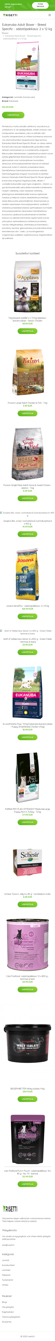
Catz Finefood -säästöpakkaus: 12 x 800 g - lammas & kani (27, 977)
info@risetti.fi (8, 1245)
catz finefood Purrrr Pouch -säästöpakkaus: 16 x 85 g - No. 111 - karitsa (27, 1172)
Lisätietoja (13, 115)
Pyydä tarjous (40, 5)
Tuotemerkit (7, 1280)
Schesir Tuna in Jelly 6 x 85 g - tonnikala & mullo (27, 894)
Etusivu (5, 33)
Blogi (4, 1302)
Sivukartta (6, 1322)
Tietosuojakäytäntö (11, 1317)
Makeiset (6, 1275)
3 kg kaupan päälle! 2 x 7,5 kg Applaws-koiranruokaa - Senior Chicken (28, 319)
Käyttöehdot (8, 1312)
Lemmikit (18, 97)
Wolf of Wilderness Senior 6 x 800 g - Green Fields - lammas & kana (27, 640)
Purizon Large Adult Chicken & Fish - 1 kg (27, 403)
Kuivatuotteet (8, 1265)
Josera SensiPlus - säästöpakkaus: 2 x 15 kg (27, 606)
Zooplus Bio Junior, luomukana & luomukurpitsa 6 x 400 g (27, 522)
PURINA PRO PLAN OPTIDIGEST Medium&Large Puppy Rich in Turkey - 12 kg (27, 810)
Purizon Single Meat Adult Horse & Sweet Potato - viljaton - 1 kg (27, 486)
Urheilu (5, 1285)
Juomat (5, 1260)
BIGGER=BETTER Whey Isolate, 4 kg (27, 1088)
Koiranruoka (29, 97)
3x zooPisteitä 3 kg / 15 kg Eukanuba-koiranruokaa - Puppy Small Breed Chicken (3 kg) (27, 725)
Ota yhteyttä (8, 1307)
